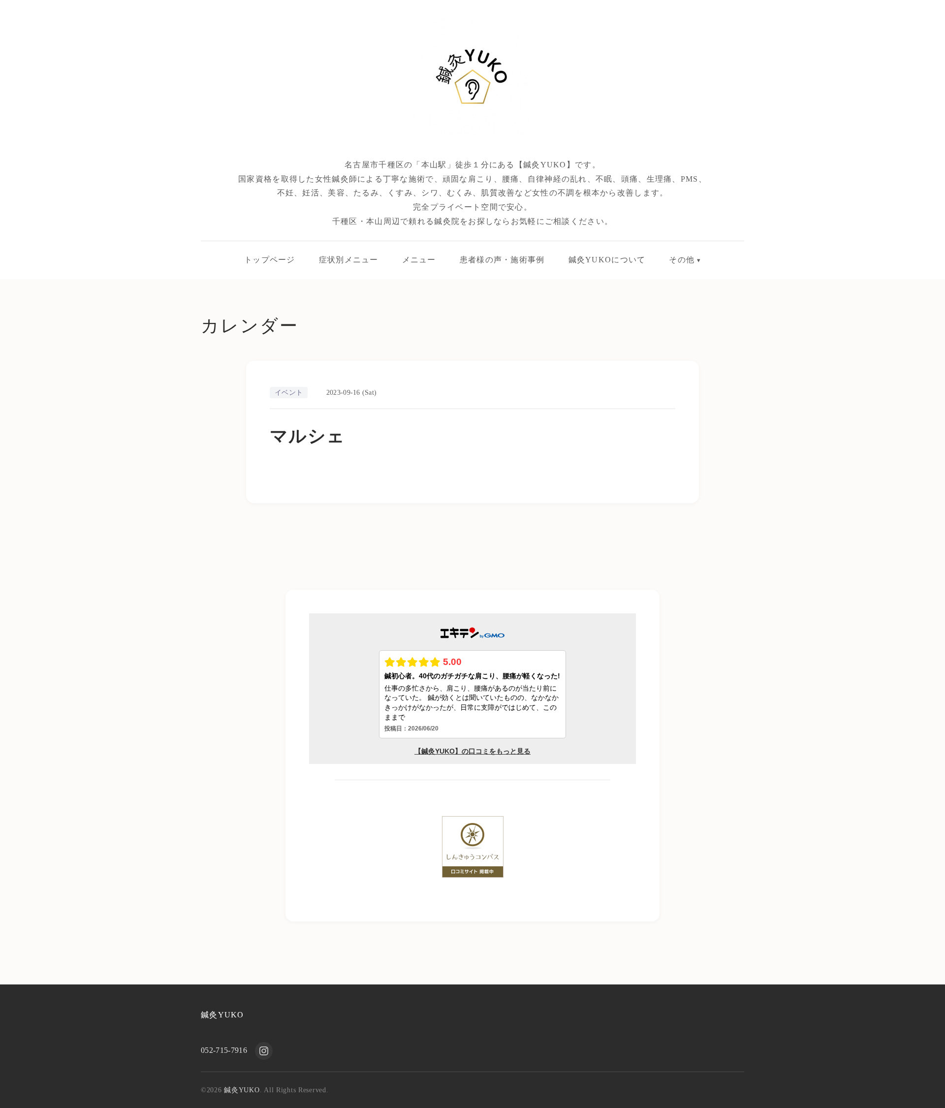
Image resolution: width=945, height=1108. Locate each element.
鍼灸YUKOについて (607, 259)
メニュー (419, 259)
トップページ (269, 259)
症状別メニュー (348, 259)
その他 (681, 259)
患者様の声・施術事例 (502, 259)
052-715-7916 (224, 1050)
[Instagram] (264, 1051)
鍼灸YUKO (222, 1015)
